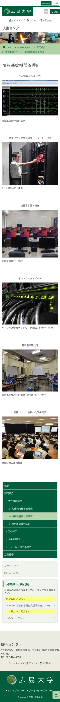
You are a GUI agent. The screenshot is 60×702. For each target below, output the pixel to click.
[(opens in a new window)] (30, 37)
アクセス (33, 20)
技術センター (12, 28)
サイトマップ (18, 20)
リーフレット (11, 565)
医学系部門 (14, 539)
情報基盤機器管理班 (22, 516)
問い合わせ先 (11, 573)
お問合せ (47, 20)
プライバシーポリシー (40, 690)
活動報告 (9, 554)
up (56, 696)
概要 (6, 485)
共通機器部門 (11, 52)
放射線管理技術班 (21, 524)
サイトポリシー (16, 690)
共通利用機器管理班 (22, 508)
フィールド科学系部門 (19, 547)
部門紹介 (41, 47)
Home (8, 47)
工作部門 (12, 531)
